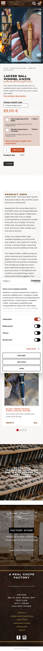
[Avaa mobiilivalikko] (3, 3)
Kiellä (21, 368)
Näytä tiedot (31, 349)
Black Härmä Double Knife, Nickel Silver (18, 410)
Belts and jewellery (21, 598)
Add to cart (17, 150)
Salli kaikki (21, 355)
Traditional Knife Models (18, 68)
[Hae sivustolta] (34, 3)
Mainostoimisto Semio (21, 649)
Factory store (21, 606)
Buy (35, 423)
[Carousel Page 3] (23, 430)
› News (21, 630)
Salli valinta (21, 362)
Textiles (21, 600)
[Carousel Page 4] (25, 430)
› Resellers (21, 627)
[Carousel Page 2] (20, 430)
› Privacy (21, 613)
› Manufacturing (21, 623)
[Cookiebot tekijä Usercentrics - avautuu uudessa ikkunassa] (30, 281)
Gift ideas (21, 603)
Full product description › (15, 96)
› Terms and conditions (21, 616)
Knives (6, 68)
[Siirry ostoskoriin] (39, 3)
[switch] (37, 326)
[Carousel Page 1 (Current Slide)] (17, 430)
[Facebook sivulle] (19, 637)
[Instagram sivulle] (24, 637)
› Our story (21, 620)
